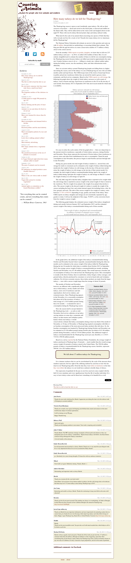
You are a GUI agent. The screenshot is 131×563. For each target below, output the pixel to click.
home (62, 560)
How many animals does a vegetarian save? (33, 147)
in (95, 366)
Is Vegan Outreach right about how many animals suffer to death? (34, 160)
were (58, 368)
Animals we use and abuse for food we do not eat (33, 110)
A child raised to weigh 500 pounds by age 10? (33, 99)
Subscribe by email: (35, 60)
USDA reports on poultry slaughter (79, 52)
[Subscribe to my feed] (42, 55)
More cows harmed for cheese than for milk (33, 116)
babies (93, 366)
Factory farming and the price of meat (33, 105)
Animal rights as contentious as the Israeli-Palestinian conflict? (32, 187)
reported (70, 340)
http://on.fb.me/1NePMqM (61, 504)
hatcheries (100, 366)
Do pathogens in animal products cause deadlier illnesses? (34, 170)
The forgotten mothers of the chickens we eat (34, 93)
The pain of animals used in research (33, 165)
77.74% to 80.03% (65, 192)
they (55, 368)
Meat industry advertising (29, 142)
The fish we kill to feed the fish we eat (33, 82)
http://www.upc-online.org (103, 516)
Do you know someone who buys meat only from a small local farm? (33, 87)
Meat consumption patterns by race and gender (34, 133)
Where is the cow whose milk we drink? (34, 175)
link (90, 292)
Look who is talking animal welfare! (33, 138)
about (68, 560)
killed (62, 368)
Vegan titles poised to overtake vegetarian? (31, 181)
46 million (60, 45)
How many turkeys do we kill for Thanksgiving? (31, 76)
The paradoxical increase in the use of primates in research (33, 154)
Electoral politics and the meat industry (33, 127)
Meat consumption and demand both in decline (34, 122)
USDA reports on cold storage (98, 77)
